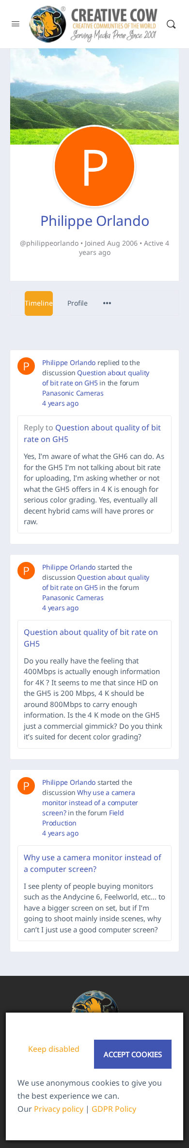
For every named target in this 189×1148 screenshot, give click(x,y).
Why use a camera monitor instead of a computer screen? (90, 802)
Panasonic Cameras (73, 392)
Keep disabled (53, 1049)
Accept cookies (133, 1054)
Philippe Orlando (68, 362)
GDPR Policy (114, 1109)
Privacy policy (58, 1109)
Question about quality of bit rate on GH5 (92, 433)
